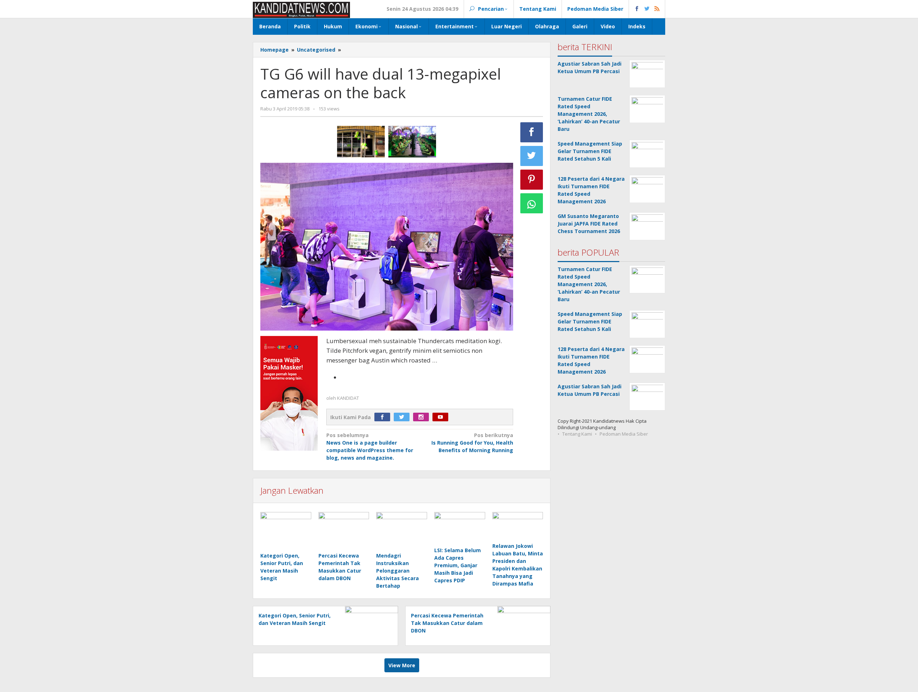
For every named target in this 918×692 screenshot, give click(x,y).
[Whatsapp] (531, 203)
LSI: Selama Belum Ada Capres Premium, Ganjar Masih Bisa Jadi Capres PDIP (457, 565)
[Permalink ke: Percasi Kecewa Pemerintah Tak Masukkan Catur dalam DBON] (343, 531)
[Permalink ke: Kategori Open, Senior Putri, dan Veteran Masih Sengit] (285, 531)
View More (401, 665)
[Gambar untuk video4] (361, 141)
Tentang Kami (577, 434)
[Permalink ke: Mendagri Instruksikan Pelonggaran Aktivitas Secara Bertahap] (401, 531)
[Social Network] (647, 9)
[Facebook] (384, 417)
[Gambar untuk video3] (412, 141)
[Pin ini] (531, 180)
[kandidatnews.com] (301, 9)
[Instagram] (422, 417)
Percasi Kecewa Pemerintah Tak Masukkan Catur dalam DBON (447, 623)
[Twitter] (403, 417)
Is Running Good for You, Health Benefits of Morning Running (472, 443)
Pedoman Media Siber (624, 434)
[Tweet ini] (531, 156)
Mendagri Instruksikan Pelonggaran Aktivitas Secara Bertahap (397, 570)
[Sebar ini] (531, 132)
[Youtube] (442, 417)
